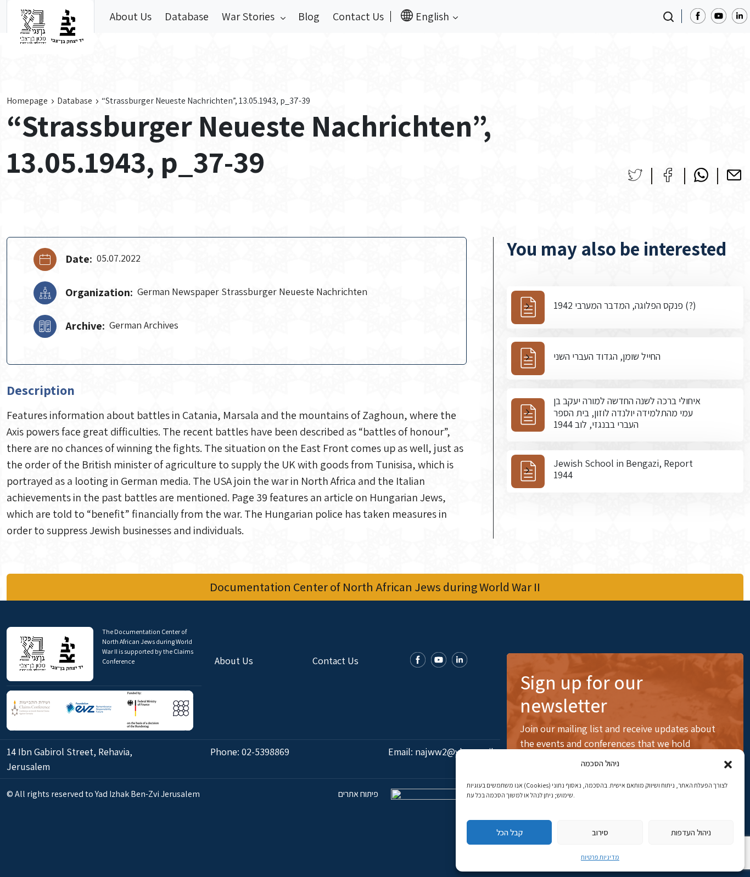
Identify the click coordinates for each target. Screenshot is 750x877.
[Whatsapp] (701, 175)
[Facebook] (668, 175)
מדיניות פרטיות (600, 857)
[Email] (734, 175)
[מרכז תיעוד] (50, 16)
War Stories (249, 16)
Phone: (249, 751)
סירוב (600, 832)
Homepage (27, 100)
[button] (728, 763)
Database (187, 16)
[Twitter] (635, 175)
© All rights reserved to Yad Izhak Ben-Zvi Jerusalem (103, 794)
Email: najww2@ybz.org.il (441, 751)
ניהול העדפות (691, 832)
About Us (131, 16)
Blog (309, 16)
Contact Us (358, 16)
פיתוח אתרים (359, 794)
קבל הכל (509, 832)
